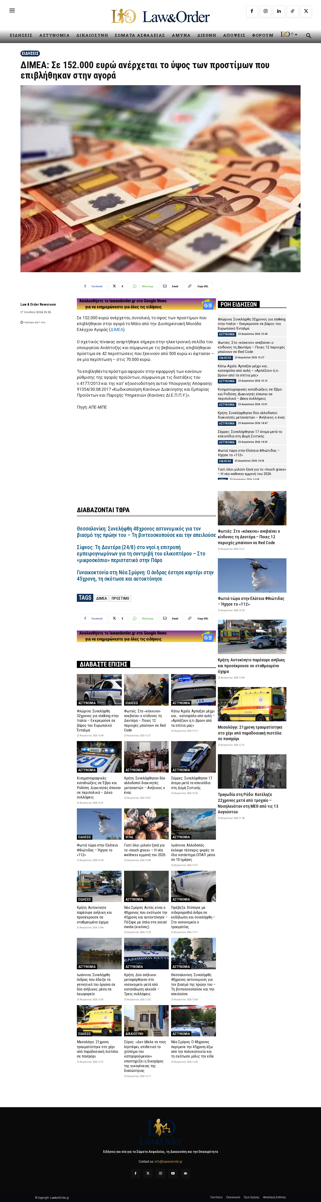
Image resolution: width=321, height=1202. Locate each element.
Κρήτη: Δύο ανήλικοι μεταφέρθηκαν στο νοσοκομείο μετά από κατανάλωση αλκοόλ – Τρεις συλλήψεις (141, 984)
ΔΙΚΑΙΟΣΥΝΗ (134, 1034)
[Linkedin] (279, 11)
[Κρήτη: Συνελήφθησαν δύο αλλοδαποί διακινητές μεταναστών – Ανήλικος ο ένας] (146, 756)
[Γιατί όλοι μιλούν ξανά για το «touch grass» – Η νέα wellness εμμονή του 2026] (146, 824)
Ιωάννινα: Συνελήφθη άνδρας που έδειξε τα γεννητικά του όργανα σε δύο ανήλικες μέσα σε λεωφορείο (96, 984)
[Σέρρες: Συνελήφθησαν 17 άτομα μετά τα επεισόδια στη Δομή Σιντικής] (193, 756)
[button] (308, 36)
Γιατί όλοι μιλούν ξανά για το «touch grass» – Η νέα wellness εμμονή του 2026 (144, 850)
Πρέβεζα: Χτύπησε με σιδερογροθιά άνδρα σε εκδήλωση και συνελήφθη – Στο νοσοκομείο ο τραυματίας (193, 917)
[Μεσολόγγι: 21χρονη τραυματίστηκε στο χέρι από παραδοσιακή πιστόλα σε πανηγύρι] (99, 1020)
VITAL (129, 837)
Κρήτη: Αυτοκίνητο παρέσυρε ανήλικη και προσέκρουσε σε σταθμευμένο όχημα (94, 914)
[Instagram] (265, 11)
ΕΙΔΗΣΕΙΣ (30, 53)
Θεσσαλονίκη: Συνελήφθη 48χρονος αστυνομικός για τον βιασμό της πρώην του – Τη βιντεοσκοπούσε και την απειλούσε (146, 532)
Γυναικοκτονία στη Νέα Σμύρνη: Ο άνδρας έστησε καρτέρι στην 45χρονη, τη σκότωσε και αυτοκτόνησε (145, 575)
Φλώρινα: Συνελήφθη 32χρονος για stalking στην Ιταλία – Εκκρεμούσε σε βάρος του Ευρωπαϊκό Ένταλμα (98, 721)
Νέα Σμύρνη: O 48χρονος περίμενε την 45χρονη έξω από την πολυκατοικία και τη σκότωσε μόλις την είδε (192, 1048)
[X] (306, 11)
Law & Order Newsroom (38, 304)
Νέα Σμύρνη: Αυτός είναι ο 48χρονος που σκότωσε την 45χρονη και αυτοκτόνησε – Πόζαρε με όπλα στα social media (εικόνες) (146, 917)
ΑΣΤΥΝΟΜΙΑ (87, 703)
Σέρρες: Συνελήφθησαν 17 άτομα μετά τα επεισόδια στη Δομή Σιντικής (191, 783)
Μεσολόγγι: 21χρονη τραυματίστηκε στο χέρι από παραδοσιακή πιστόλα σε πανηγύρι (97, 1048)
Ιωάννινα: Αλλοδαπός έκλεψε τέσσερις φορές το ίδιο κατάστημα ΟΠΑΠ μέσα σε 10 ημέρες (193, 852)
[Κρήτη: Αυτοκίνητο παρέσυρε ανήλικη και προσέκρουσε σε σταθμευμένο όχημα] (99, 886)
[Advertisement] (146, 455)
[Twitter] (148, 1173)
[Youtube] (173, 1173)
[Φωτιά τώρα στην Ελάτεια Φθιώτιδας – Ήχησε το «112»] (99, 824)
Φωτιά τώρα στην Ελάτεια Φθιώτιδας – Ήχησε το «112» (97, 850)
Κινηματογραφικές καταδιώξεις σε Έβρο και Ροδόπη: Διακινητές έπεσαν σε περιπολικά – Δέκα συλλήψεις (99, 788)
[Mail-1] (185, 1173)
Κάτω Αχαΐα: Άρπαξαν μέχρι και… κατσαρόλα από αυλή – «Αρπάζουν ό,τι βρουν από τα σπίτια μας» (193, 718)
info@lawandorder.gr (168, 1161)
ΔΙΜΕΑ (116, 329)
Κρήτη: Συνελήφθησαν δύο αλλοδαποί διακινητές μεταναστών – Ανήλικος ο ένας (144, 785)
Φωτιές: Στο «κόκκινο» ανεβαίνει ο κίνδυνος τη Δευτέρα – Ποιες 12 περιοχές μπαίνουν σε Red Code (145, 721)
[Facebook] (252, 11)
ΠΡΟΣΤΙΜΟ (120, 598)
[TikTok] (292, 11)
